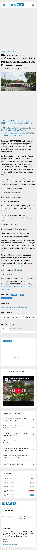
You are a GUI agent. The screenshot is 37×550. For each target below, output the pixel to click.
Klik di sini (18, 270)
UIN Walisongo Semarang (9, 545)
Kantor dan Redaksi (7, 517)
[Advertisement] (18, 29)
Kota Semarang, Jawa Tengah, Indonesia (14, 307)
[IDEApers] (16, 5)
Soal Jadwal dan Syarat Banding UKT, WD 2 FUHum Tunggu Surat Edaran (17, 134)
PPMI (3, 543)
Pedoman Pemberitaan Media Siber (25, 517)
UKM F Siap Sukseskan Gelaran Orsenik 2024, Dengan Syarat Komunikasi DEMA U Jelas (16, 123)
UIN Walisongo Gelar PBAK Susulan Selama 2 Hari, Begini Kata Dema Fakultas (18, 129)
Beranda (3, 51)
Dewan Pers (5, 541)
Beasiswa (14, 51)
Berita (8, 51)
